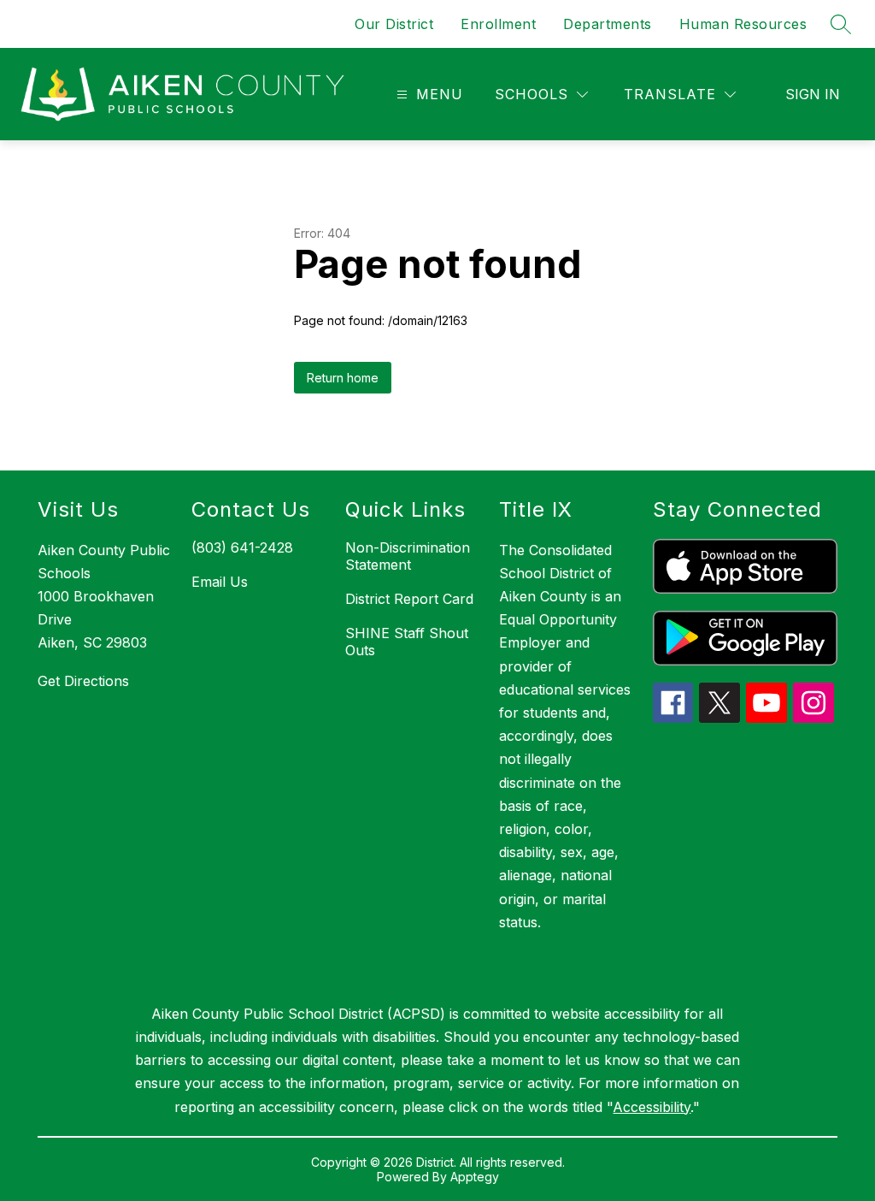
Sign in (812, 94)
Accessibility (651, 1106)
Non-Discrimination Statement (407, 556)
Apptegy (474, 1176)
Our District (394, 24)
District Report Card (409, 598)
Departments (607, 24)
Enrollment (498, 24)
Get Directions (83, 680)
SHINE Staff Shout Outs (406, 641)
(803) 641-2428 (242, 547)
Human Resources (743, 24)
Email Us (219, 581)
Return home (343, 377)
